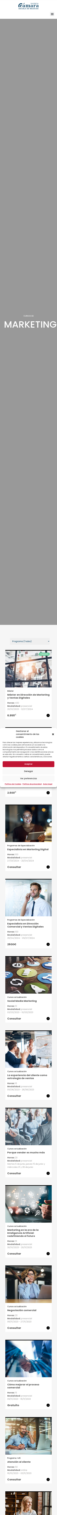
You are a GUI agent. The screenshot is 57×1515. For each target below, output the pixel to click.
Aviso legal (47, 784)
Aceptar (28, 764)
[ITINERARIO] (28, 686)
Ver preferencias (28, 778)
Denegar (28, 771)
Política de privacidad (32, 784)
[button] (53, 734)
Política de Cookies (13, 784)
